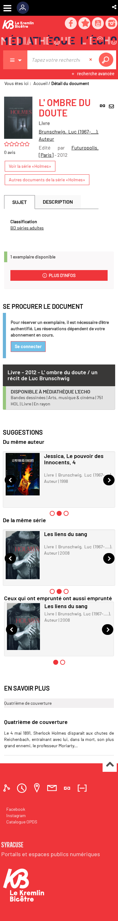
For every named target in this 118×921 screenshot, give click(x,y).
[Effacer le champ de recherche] (91, 59)
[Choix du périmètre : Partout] (15, 59)
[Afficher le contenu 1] (52, 513)
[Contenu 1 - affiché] (55, 662)
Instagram (16, 815)
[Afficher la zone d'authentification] (25, 8)
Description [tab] (58, 202)
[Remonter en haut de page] (110, 765)
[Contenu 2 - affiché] (59, 513)
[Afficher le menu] (7, 8)
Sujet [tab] (19, 202)
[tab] (7, 788)
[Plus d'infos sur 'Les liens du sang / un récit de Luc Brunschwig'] (22, 555)
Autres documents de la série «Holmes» (47, 179)
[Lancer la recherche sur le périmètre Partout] (107, 59)
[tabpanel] (51, 224)
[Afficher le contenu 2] (62, 662)
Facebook (15, 809)
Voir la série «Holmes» (30, 166)
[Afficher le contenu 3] (66, 513)
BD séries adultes (27, 227)
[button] (114, 7)
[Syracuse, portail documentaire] (59, 41)
